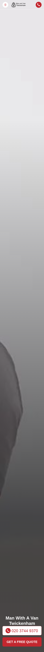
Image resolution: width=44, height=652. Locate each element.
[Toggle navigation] (5, 5)
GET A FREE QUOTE (22, 642)
